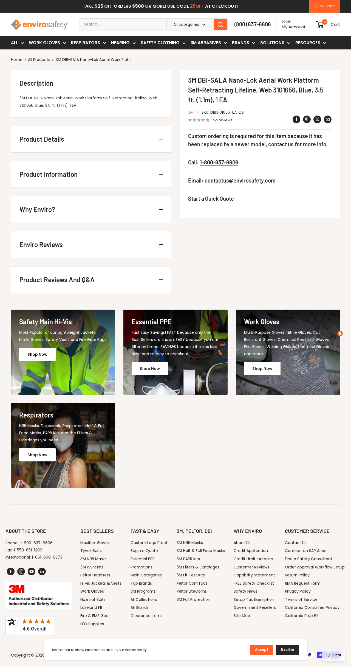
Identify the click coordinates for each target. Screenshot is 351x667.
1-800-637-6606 (219, 162)
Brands (240, 43)
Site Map (242, 615)
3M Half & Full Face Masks (201, 550)
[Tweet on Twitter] (317, 119)
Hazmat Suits (93, 599)
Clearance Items (147, 615)
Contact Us (296, 542)
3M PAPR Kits (92, 567)
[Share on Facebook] (296, 119)
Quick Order (324, 6)
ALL (14, 43)
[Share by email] (328, 119)
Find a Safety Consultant (308, 559)
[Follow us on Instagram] (21, 571)
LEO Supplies (92, 624)
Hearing (120, 43)
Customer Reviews (251, 567)
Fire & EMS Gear (95, 615)
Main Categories (146, 575)
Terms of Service (301, 599)
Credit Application (251, 550)
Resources (307, 43)
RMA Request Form (303, 583)
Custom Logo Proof (149, 542)
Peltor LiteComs (192, 591)
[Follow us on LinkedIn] (42, 571)
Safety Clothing (160, 43)
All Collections (144, 599)
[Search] (220, 24)
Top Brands (141, 583)
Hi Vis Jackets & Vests (100, 583)
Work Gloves (44, 43)
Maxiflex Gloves (95, 542)
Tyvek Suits (91, 550)
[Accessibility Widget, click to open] (340, 333)
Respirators (85, 43)
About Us (242, 542)
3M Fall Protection (193, 599)
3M (191, 112)
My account (294, 27)
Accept (261, 649)
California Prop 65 (302, 615)
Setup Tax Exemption (254, 599)
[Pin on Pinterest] (307, 119)
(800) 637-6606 (252, 24)
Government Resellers (255, 607)
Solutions (272, 43)
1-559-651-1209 (28, 550)
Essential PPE (142, 559)
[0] (320, 24)
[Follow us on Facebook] (11, 571)
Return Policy (297, 575)
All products (39, 59)
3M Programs (143, 591)
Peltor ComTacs (192, 583)
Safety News (245, 591)
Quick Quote (219, 198)
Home (16, 59)
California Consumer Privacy (312, 607)
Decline (287, 649)
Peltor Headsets (95, 575)
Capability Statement (254, 575)
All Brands (140, 607)
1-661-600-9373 (47, 557)
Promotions (141, 567)
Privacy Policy (298, 591)
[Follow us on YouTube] (31, 571)
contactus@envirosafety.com (240, 180)
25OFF (197, 6)
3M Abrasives (206, 43)
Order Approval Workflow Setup (315, 567)
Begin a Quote (144, 550)
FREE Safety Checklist (254, 583)
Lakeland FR (91, 607)
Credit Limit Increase (253, 559)
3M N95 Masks (93, 559)
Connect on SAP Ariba (306, 550)
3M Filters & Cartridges (198, 567)
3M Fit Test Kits (191, 575)
